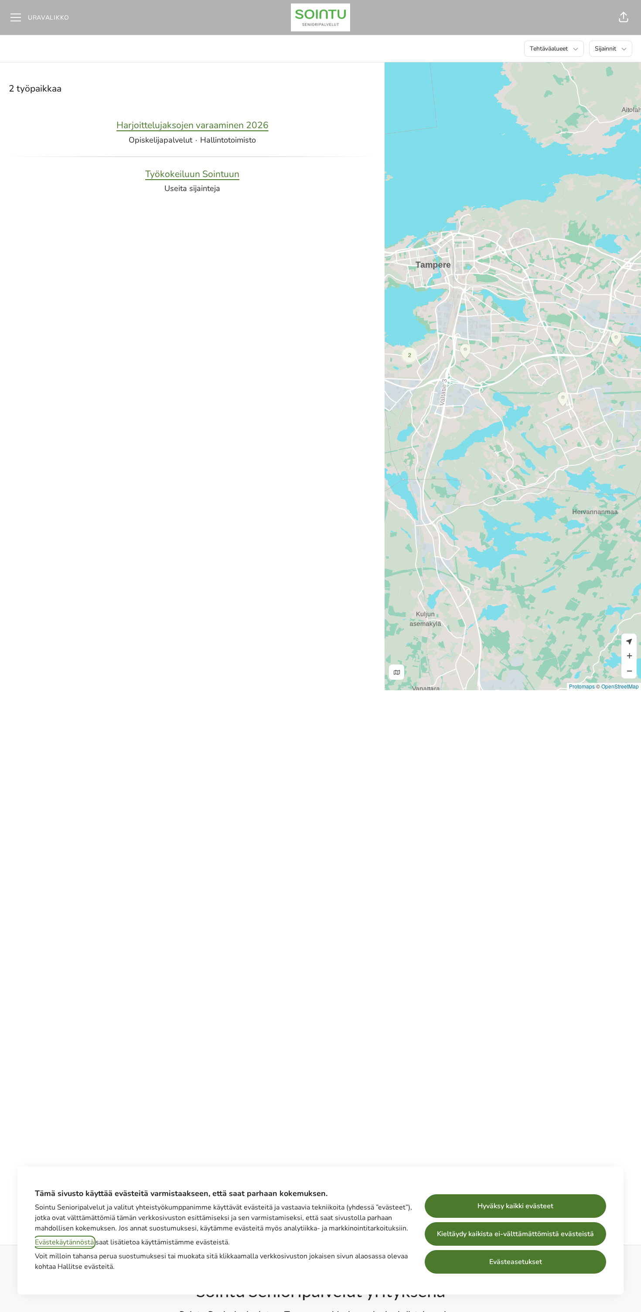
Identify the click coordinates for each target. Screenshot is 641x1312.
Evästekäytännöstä (64, 1242)
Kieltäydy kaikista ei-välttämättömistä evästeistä (515, 1234)
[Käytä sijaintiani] (629, 641)
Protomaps (582, 686)
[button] (623, 17)
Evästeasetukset (515, 1262)
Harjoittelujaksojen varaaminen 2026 (192, 125)
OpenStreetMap (620, 686)
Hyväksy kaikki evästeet (515, 1206)
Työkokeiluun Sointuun (192, 174)
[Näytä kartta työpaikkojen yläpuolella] (396, 672)
